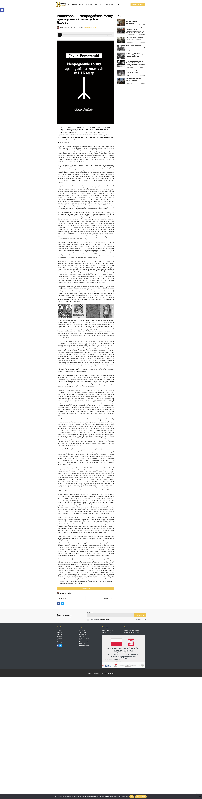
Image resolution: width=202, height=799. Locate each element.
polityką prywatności (105, 619)
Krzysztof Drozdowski (131, 34)
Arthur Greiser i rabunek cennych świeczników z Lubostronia (134, 21)
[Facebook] (58, 645)
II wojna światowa (88, 27)
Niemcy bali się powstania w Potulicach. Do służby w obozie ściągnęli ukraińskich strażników (135, 64)
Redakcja (128, 24)
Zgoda (131, 796)
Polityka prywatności (141, 796)
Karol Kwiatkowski (130, 58)
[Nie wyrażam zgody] (200, 796)
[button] (2, 10)
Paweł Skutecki (130, 42)
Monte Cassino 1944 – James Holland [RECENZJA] (135, 71)
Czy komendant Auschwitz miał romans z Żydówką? (134, 38)
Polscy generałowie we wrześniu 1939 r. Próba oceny (135, 46)
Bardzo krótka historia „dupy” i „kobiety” (133, 79)
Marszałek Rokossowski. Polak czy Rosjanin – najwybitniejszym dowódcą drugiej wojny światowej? (135, 30)
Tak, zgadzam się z (100, 619)
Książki (94, 27)
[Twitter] (60, 645)
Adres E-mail (90, 612)
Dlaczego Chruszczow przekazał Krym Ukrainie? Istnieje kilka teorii (134, 55)
